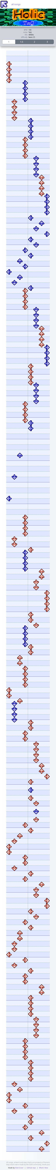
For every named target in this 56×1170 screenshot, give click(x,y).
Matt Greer (19, 1168)
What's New (43, 1168)
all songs (16, 4)
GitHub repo (31, 1168)
